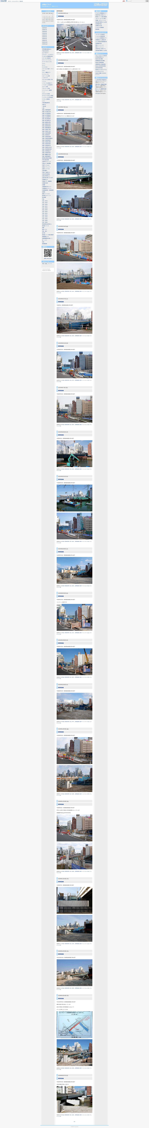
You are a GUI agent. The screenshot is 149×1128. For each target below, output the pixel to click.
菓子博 (43, 233)
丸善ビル (44, 104)
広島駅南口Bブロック (46, 186)
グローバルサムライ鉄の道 (101, 55)
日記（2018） (45, 208)
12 (47, 18)
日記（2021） (45, 213)
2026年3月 (44, 36)
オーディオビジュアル (47, 61)
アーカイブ (45, 26)
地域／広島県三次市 (46, 131)
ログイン (9, 1)
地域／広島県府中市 (46, 145)
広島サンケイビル (46, 168)
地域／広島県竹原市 (46, 152)
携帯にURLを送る (48, 258)
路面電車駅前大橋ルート (47, 238)
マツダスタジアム (102, 69)
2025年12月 (44, 42)
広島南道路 (101, 62)
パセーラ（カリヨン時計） (101, 18)
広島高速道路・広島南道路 (47, 190)
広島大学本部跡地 (46, 174)
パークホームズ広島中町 (47, 84)
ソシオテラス (45, 77)
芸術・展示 (44, 231)
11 (46, 18)
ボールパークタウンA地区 (47, 95)
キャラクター (45, 67)
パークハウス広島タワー (47, 83)
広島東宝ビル (45, 179)
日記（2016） (45, 204)
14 (51, 18)
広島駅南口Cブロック (46, 188)
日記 (43, 199)
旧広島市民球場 (102, 66)
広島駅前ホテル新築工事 (100, 39)
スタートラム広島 (46, 75)
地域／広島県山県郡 (46, 142)
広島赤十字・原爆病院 (47, 181)
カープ (43, 65)
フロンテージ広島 (46, 88)
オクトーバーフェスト (47, 59)
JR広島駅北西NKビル (46, 49)
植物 (43, 227)
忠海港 (43, 191)
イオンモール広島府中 (100, 34)
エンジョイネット (15, 1)
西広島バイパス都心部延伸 (47, 234)
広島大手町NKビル (46, 175)
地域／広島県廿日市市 (47, 147)
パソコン (44, 81)
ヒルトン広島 (45, 86)
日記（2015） (45, 202)
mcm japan (97, 93)
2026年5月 (44, 33)
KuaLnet (21, 1)
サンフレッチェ (45, 74)
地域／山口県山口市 (46, 111)
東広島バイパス (45, 225)
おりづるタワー (45, 52)
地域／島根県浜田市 (46, 125)
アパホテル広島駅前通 (100, 36)
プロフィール (46, 261)
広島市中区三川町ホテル (100, 15)
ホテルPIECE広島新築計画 (101, 41)
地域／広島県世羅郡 (46, 133)
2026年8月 (44, 27)
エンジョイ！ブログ (3, 1)
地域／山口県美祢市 (46, 115)
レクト (43, 100)
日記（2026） (45, 222)
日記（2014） (45, 200)
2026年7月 (44, 29)
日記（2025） (45, 220)
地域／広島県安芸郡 (46, 136)
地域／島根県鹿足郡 (46, 127)
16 (43, 19)
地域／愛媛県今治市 (46, 154)
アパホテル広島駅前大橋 (47, 56)
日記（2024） (45, 218)
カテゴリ (45, 47)
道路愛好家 (97, 60)
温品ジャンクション (99, 45)
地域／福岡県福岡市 (46, 156)
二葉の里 (44, 106)
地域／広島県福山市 (46, 150)
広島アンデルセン (46, 165)
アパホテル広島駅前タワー (101, 13)
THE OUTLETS (45, 51)
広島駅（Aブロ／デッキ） (100, 20)
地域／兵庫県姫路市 (46, 109)
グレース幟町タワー (46, 72)
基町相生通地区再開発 (47, 158)
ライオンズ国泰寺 (46, 99)
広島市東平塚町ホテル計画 (101, 22)
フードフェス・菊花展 (47, 90)
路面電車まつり (45, 236)
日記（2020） (45, 211)
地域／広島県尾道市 (46, 140)
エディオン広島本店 (46, 58)
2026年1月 (44, 40)
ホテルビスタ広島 (46, 93)
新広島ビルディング (46, 195)
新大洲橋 (101, 58)
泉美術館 (97, 29)
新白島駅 (44, 197)
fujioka (96, 58)
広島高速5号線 (98, 23)
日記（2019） (45, 209)
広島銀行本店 (45, 183)
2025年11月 (44, 44)
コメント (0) (86, 52)
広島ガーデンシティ (46, 167)
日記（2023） (45, 216)
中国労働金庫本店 (46, 102)
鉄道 (43, 241)
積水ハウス (44, 229)
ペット (43, 92)
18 (46, 19)
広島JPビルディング (46, 161)
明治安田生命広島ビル (47, 224)
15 (52, 18)
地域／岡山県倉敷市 (46, 118)
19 (47, 19)
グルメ (43, 70)
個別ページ (82, 52)
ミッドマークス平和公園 (47, 97)
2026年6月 (44, 31)
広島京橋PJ (44, 170)
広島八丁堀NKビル (46, 172)
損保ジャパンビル (46, 193)
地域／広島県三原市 (46, 129)
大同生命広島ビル (99, 57)
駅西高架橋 (44, 243)
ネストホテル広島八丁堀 (47, 79)
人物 (43, 108)
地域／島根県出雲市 (46, 122)
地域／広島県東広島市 (47, 149)
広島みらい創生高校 (46, 163)
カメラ (43, 63)
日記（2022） (45, 215)
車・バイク (44, 240)
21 (51, 19)
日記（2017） (45, 206)
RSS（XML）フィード (47, 263)
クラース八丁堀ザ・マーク (47, 68)
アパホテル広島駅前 (99, 27)
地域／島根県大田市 (46, 124)
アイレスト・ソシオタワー (47, 54)
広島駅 (43, 184)
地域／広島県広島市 (46, 143)
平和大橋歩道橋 (45, 159)
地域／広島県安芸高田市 (47, 138)
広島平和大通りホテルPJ (47, 177)
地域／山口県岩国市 (46, 113)
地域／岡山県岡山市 (46, 120)
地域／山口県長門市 (46, 117)
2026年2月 (44, 38)
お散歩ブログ (46, 4)
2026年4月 (44, 35)
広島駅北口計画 (98, 25)
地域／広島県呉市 (46, 134)
